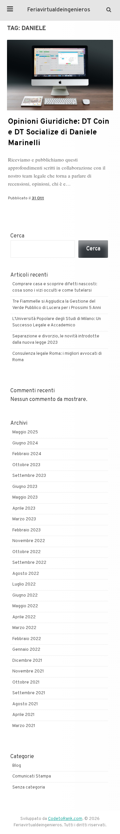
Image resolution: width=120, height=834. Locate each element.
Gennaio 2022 (26, 649)
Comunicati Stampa (31, 776)
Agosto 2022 (25, 574)
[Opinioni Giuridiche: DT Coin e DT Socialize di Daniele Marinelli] (60, 109)
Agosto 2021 (25, 704)
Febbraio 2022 (26, 639)
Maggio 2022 (25, 606)
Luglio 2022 (24, 584)
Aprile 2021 (23, 715)
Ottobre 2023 (26, 465)
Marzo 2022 (24, 628)
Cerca (17, 236)
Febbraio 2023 (26, 530)
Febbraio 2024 (26, 454)
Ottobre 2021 (26, 682)
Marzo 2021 (23, 726)
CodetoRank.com (65, 819)
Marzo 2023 (24, 519)
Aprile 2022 (24, 617)
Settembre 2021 (28, 693)
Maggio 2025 (25, 432)
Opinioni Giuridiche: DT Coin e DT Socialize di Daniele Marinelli (58, 132)
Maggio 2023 (25, 497)
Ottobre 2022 (26, 552)
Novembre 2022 (28, 541)
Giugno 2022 (25, 595)
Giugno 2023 (24, 487)
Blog (16, 765)
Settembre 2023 (29, 476)
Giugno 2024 (25, 443)
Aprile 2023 (23, 508)
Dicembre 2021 (27, 660)
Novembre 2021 (28, 671)
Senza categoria (28, 787)
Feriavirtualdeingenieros (58, 10)
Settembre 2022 (29, 562)
